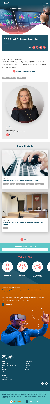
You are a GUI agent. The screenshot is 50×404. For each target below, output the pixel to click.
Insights (4, 371)
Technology (5, 369)
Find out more (8, 304)
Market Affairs (21, 77)
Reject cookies (17, 401)
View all (26, 239)
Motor (4, 77)
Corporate (27, 367)
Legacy (27, 369)
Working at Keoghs (7, 379)
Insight (6, 8)
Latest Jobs (5, 377)
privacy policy (6, 397)
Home (3, 8)
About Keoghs (5, 363)
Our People (4, 367)
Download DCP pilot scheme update (25, 71)
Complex (27, 365)
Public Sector (30, 184)
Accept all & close (33, 401)
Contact (11, 134)
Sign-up (25, 249)
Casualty (7, 184)
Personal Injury (12, 77)
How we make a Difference (9, 365)
